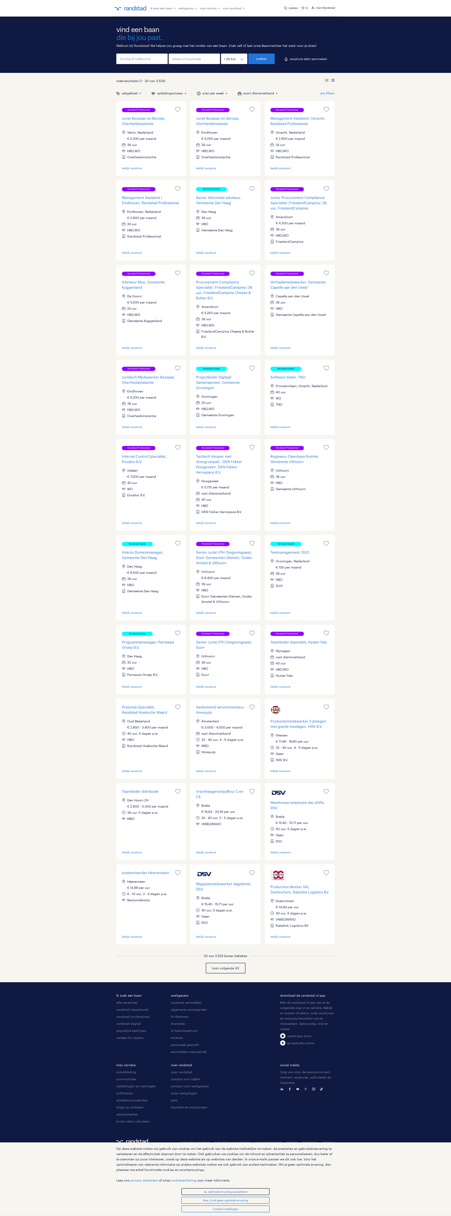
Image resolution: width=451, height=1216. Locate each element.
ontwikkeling (126, 1072)
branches (178, 1024)
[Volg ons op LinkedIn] (282, 1088)
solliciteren (124, 1093)
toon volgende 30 (225, 968)
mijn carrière (208, 8)
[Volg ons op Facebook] (290, 1088)
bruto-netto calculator (133, 1121)
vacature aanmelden (186, 1002)
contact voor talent (185, 1079)
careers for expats (130, 1038)
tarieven (177, 1038)
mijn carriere (125, 1065)
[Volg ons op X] (306, 1088)
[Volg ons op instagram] (314, 1088)
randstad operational (132, 1009)
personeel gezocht (185, 1045)
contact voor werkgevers (190, 1086)
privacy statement (144, 1180)
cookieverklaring (183, 1180)
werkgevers (186, 8)
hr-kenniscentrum (184, 1031)
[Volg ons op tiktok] (322, 1088)
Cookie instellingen (225, 1209)
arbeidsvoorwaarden (132, 1100)
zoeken (261, 59)
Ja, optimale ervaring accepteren (226, 1191)
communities (126, 1079)
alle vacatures (126, 1002)
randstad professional (133, 1016)
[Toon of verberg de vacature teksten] (330, 80)
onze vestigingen (184, 1093)
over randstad (232, 8)
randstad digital (128, 1024)
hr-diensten (179, 1016)
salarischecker (127, 1114)
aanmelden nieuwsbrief (188, 1052)
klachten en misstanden (189, 1107)
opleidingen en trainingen (136, 1086)
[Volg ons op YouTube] (298, 1088)
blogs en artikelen (130, 1107)
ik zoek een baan (161, 8)
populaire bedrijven (131, 1031)
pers (174, 1100)
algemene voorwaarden (189, 1009)
